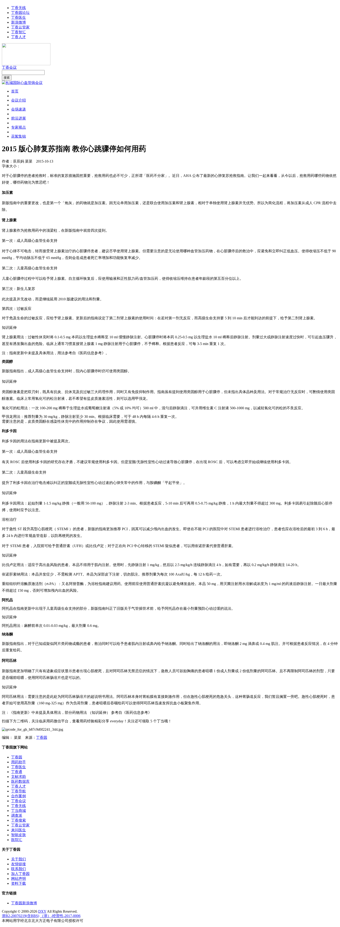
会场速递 (18, 109)
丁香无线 (18, 8)
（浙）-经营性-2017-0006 (60, 916)
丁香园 (41, 737)
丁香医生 (18, 17)
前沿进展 (18, 118)
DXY (42, 911)
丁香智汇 (18, 32)
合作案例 (18, 796)
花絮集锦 (18, 136)
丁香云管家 (20, 27)
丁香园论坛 (20, 13)
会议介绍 (18, 100)
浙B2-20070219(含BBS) (20, 916)
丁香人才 (18, 37)
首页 (15, 91)
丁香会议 (9, 67)
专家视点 (18, 127)
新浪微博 (18, 22)
